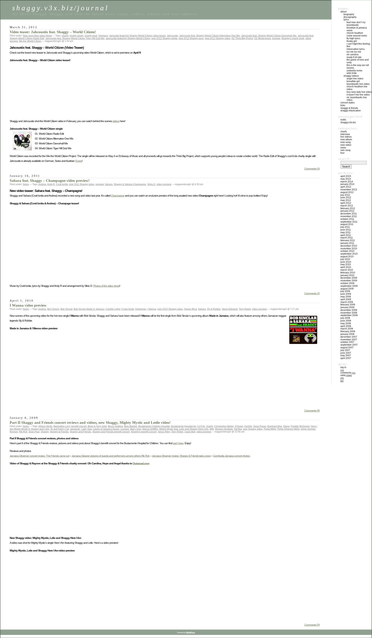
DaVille (248, 426)
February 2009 (347, 304)
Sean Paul (34, 431)
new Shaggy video (253, 429)
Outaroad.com (141, 463)
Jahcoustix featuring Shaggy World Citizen (128, 38)
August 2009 (347, 288)
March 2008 (346, 328)
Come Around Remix (357, 35)
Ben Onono (53, 309)
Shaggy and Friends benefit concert (111, 431)
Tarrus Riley (164, 431)
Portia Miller (270, 429)
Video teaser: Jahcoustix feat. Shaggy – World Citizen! (53, 32)
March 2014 (346, 181)
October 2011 (347, 219)
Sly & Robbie (214, 309)
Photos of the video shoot (106, 285)
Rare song (345, 150)
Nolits (343, 119)
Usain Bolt (189, 431)
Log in (343, 367)
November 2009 (348, 280)
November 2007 (348, 339)
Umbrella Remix (354, 70)
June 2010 (345, 262)
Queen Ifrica (190, 309)
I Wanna (151, 309)
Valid (346, 375)
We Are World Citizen (30, 41)
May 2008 (345, 323)
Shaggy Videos (351, 76)
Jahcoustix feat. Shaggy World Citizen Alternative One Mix (209, 35)
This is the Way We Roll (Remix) (358, 66)
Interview (345, 134)
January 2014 (347, 184)
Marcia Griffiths (150, 429)
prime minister (308, 429)
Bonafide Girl (353, 81)
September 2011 (348, 221)
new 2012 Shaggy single (164, 38)
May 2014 (345, 179)
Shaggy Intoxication (350, 110)
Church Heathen (355, 33)
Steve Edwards (230, 309)
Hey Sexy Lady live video (359, 92)
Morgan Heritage (224, 429)
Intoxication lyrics (356, 49)
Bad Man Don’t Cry (356, 22)
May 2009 (345, 296)
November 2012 (348, 189)
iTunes (78, 160)
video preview (164, 184)
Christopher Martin (224, 426)
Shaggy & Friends (59, 431)
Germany (103, 35)
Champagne (117, 195)
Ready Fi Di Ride (354, 57)
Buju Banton (130, 426)
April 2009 (345, 299)
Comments (347, 372)
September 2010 (349, 253)
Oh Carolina (352, 54)
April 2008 (345, 326)
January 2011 (347, 243)
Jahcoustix (172, 35)
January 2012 (347, 211)
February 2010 (347, 272)
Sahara (109, 184)
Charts (343, 131)
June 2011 (345, 229)
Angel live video (355, 78)
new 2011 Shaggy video (81, 184)
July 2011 (345, 227)
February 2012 (347, 208)
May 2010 (345, 264)
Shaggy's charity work (292, 38)
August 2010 (347, 256)
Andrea (42, 184)
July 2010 (345, 259)
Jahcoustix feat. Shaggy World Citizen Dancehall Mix (268, 35)
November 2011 (348, 216)
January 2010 (347, 275)
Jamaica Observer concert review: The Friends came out (39, 455)
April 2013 (345, 187)
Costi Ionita (62, 184)
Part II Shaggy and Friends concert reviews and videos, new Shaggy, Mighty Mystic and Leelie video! (90, 422)
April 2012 (345, 203)
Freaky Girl (352, 41)
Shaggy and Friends (80, 431)
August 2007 (347, 347)
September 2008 (349, 315)
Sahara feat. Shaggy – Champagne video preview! (50, 181)
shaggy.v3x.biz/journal (60, 8)
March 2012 (346, 205)
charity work (91, 35)
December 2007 (348, 336)
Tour (342, 153)
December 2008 (348, 310)
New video (39, 35)
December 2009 (348, 278)
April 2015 (345, 176)
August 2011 (346, 224)
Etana (286, 426)
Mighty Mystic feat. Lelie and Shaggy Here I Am (183, 429)
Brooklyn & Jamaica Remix (357, 29)
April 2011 (345, 235)
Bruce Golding (115, 426)
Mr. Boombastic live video (357, 98)
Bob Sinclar (66, 309)
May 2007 (345, 355)
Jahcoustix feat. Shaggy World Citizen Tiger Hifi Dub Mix (74, 38)
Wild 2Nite (352, 73)
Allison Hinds (45, 426)
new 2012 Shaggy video (217, 38)
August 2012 (347, 192)
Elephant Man (274, 426)
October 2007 (347, 342)
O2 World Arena (262, 38)
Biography (349, 14)
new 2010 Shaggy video (170, 309)
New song (28, 35)
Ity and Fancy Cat (60, 429)
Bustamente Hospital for (183, 426)
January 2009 (347, 307)
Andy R (51, 184)
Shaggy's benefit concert (144, 431)
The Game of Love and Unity (358, 61)
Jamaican (75, 429)
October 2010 (347, 251)
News (49, 35)
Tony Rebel (245, 309)
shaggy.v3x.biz (348, 122)
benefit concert (79, 426)
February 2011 (347, 240)
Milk (212, 429)
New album (346, 139)
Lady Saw (86, 429)
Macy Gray (135, 429)
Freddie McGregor (300, 426)
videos (116, 121)
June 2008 (345, 320)
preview (276, 38)
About (343, 11)
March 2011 (346, 237)
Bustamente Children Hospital (154, 426)
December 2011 (348, 213)
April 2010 (345, 267)
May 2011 (345, 232)
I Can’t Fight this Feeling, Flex (358, 45)
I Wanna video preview (28, 305)
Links (342, 105)
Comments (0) (312, 168)
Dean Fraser (259, 426)
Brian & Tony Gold (97, 426)
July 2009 (345, 291)
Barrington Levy (61, 426)
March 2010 (346, 270)
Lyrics (346, 19)
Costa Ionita (127, 309)
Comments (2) (312, 293)
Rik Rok (23, 431)
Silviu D (151, 184)
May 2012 (345, 200)
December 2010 (348, 245)
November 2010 (348, 248)
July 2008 (345, 318)
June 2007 (345, 353)
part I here (178, 443)
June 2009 (345, 294)
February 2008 (347, 331)
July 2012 (345, 195)
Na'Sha (238, 429)
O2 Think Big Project (242, 38)
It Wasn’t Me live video (358, 94)
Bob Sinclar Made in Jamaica (89, 309)
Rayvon (14, 431)
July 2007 (345, 350)
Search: (344, 159)
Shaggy (45, 431)
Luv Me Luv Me (354, 51)
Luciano (125, 429)
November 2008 (348, 312)
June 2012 (345, 197)
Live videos (346, 136)
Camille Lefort (113, 309)
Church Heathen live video (357, 88)
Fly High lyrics (353, 38)
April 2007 (345, 358)
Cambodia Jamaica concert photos (231, 455)
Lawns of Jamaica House (106, 429)
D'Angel (239, 426)
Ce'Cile (201, 426)
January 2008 (347, 334)
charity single (77, 35)
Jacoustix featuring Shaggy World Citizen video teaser (137, 35)
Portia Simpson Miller (288, 429)
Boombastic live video (358, 84)
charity (65, 35)
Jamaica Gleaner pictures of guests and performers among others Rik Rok (110, 455)
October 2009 (347, 283)
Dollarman (140, 309)
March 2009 (346, 302)
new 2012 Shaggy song (191, 38)
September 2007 (349, 344)
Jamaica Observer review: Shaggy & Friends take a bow (181, 455)
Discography (350, 17)
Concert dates (347, 102)
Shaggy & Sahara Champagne (130, 184)
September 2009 (349, 286)
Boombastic (353, 25)
